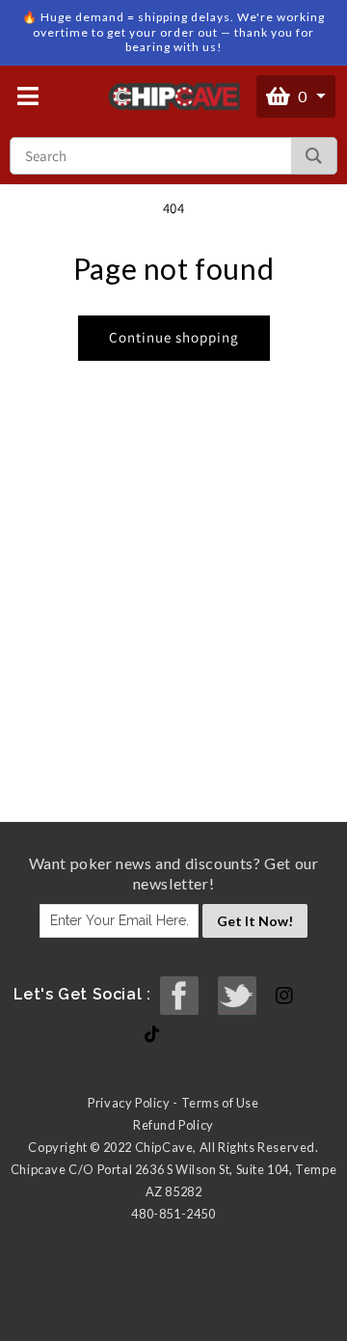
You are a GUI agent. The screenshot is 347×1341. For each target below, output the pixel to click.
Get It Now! (255, 921)
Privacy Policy (129, 1102)
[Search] (313, 156)
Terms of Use (220, 1102)
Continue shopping (174, 337)
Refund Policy (173, 1125)
